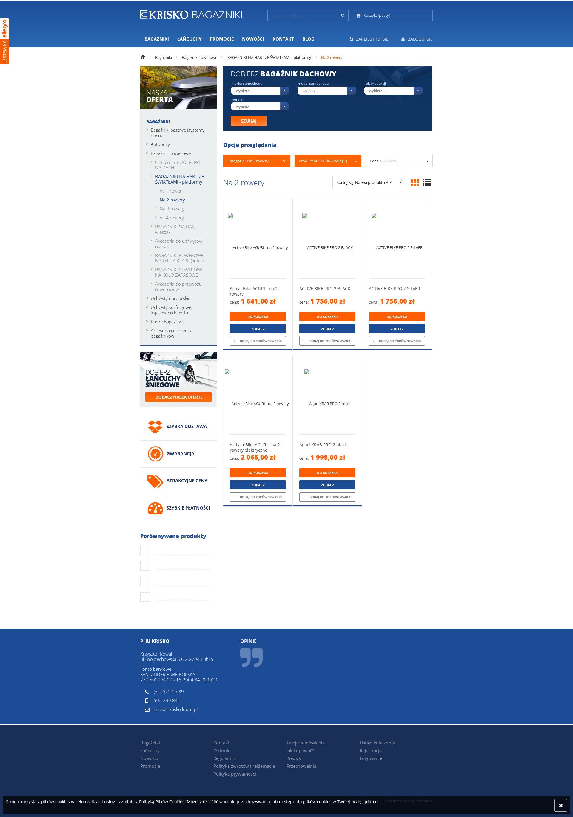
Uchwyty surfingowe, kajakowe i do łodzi (171, 310)
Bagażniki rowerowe (171, 153)
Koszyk (293, 758)
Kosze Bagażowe (167, 321)
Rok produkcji (375, 83)
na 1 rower (171, 191)
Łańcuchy (150, 750)
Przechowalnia (301, 766)
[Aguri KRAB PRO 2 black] (327, 394)
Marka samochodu (246, 83)
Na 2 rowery (172, 200)
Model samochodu (313, 83)
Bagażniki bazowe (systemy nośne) (177, 132)
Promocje (150, 766)
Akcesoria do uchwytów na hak (178, 243)
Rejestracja (371, 750)
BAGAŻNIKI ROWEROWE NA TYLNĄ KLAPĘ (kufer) (179, 258)
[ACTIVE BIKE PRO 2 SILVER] (397, 238)
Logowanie (371, 758)
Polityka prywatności (234, 774)
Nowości (149, 758)
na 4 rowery (172, 218)
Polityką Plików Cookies (161, 801)
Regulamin (224, 758)
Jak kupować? (300, 750)
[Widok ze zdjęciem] (415, 182)
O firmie (221, 750)
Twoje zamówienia (305, 743)
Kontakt (221, 743)
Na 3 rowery (172, 209)
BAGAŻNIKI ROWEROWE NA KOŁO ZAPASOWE (179, 272)
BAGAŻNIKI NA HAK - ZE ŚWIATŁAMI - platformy (179, 179)
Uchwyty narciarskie (170, 298)
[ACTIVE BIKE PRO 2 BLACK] (327, 238)
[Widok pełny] (427, 182)
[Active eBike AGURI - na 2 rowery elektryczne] (257, 394)
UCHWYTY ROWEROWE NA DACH (178, 164)
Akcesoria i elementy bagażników (171, 333)
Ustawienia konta (377, 743)
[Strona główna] (191, 13)
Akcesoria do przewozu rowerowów (178, 286)
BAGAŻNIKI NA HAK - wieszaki (176, 229)
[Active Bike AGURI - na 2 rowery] (257, 238)
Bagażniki (158, 121)
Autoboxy (160, 144)
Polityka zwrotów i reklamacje (244, 766)
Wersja (236, 99)
